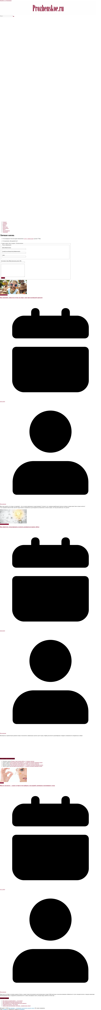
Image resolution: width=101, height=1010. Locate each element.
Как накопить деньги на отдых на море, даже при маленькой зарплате (21, 297)
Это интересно (6, 230)
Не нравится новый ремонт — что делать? (13, 1000)
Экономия (5, 294)
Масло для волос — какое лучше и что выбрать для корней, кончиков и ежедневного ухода (27, 785)
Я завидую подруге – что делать (10, 1004)
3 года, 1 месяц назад (29, 238)
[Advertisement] (41, 747)
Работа (4, 225)
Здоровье (5, 223)
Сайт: (3, 255)
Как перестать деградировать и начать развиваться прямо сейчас (19, 527)
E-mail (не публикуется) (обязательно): (11, 251)
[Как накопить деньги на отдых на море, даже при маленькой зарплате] (13, 293)
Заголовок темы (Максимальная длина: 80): (11, 260)
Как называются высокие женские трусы (12, 1002)
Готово (3, 277)
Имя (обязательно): (6, 247)
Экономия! (5, 232)
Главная (4, 222)
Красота (5, 224)
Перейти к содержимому (6, 0)
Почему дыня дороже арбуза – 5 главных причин (22, 761)
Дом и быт (5, 227)
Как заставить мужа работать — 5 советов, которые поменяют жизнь (26, 762)
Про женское (3, 504)
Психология (5, 228)
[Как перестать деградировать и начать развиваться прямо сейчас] (13, 523)
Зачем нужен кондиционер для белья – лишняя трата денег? (17, 1005)
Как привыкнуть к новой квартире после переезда (14, 1003)
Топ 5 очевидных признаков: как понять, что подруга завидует (24, 763)
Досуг (4, 229)
